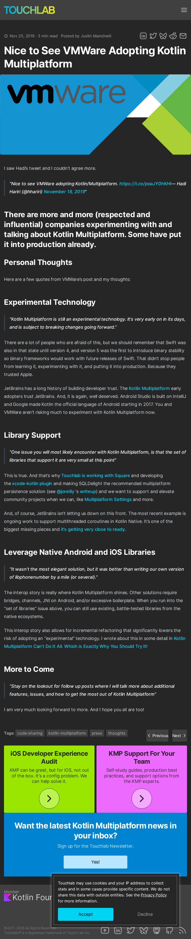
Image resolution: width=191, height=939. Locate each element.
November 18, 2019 (64, 191)
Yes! (95, 862)
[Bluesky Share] (163, 36)
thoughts (117, 733)
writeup (88, 491)
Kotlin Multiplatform (149, 388)
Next (176, 735)
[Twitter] (130, 930)
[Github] (169, 930)
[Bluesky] (143, 930)
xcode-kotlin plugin (32, 483)
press (97, 733)
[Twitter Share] (153, 36)
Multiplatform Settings (108, 499)
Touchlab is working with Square (95, 475)
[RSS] (182, 930)
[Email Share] (183, 36)
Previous (160, 735)
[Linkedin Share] (143, 36)
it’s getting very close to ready (93, 529)
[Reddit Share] (173, 36)
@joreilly (65, 491)
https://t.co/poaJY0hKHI (145, 183)
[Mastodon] (156, 930)
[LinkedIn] (117, 930)
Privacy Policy (154, 894)
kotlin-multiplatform (67, 733)
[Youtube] (104, 930)
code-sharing (30, 733)
